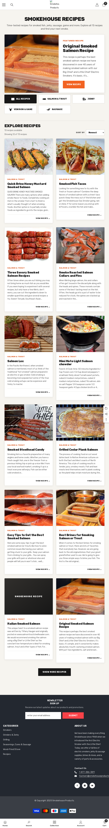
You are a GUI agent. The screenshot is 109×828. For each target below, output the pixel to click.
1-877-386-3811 (87, 772)
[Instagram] (84, 785)
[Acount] (97, 4)
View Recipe (74, 84)
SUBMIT (73, 715)
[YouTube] (92, 785)
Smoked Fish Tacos (72, 184)
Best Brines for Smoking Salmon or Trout (76, 536)
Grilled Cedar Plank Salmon (78, 449)
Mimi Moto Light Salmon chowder (76, 363)
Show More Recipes (54, 672)
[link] (29, 823)
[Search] (12, 5)
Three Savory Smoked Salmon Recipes (23, 274)
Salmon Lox (15, 361)
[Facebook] (77, 785)
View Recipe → (43, 218)
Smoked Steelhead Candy (25, 449)
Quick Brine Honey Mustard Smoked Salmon (26, 185)
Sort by (80, 132)
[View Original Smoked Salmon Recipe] (32, 64)
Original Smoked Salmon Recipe (80, 48)
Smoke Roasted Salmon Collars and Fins (76, 274)
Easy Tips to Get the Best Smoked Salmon (25, 536)
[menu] (4, 5)
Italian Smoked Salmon (23, 623)
